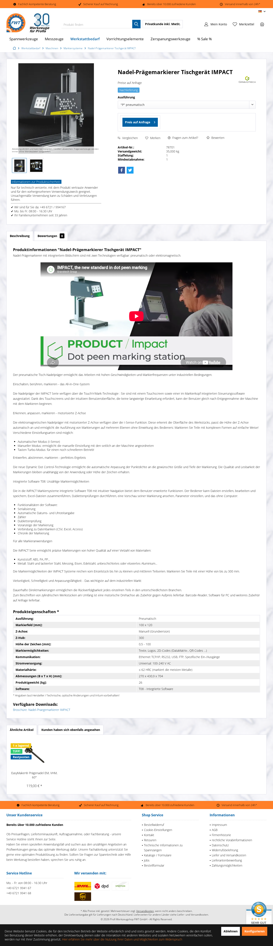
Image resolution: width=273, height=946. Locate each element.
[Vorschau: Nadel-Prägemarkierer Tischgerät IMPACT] (19, 165)
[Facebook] (121, 170)
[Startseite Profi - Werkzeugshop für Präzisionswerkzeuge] (15, 48)
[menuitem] (262, 24)
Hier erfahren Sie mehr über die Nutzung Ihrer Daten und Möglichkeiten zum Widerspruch (122, 939)
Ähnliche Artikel (21, 730)
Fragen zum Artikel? (184, 138)
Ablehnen (231, 931)
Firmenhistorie (221, 835)
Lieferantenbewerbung (227, 860)
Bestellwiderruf (154, 825)
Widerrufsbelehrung (225, 850)
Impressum (219, 825)
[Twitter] (130, 170)
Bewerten (217, 138)
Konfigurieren (254, 931)
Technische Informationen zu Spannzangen (163, 847)
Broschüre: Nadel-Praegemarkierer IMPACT (41, 710)
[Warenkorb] (262, 24)
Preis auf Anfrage (137, 122)
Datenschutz (220, 845)
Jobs (147, 860)
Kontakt (149, 835)
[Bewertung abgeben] (178, 77)
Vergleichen (129, 138)
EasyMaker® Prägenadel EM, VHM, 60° (34, 775)
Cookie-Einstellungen (158, 830)
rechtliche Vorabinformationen (232, 840)
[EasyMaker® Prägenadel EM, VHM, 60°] (34, 754)
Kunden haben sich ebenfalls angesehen (70, 730)
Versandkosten (145, 911)
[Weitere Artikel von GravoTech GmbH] (247, 79)
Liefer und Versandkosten (229, 855)
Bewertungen (50, 236)
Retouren (150, 840)
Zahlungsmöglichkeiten (227, 865)
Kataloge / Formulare (157, 855)
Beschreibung (20, 236)
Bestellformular (154, 865)
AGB (215, 830)
